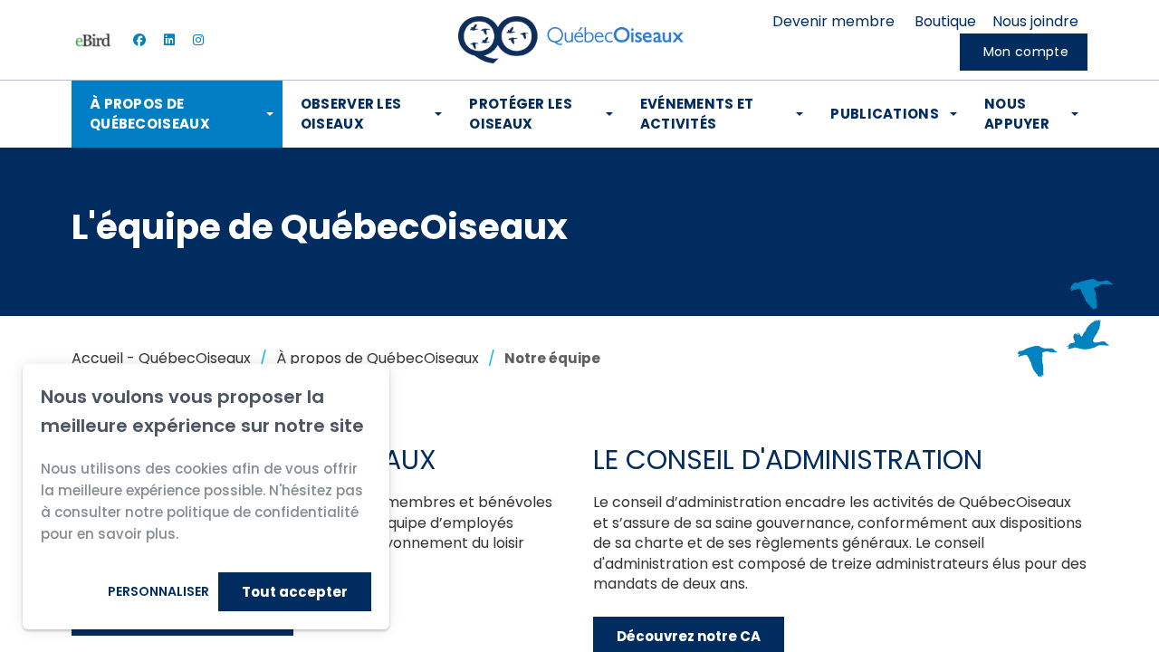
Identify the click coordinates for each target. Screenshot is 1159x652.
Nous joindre (1035, 21)
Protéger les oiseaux (520, 113)
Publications (884, 113)
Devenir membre (833, 21)
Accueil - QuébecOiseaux (161, 358)
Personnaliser (158, 591)
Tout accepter (295, 591)
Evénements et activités (697, 113)
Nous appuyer (1016, 113)
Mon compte (1025, 52)
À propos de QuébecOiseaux (150, 113)
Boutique (945, 21)
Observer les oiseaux (351, 113)
